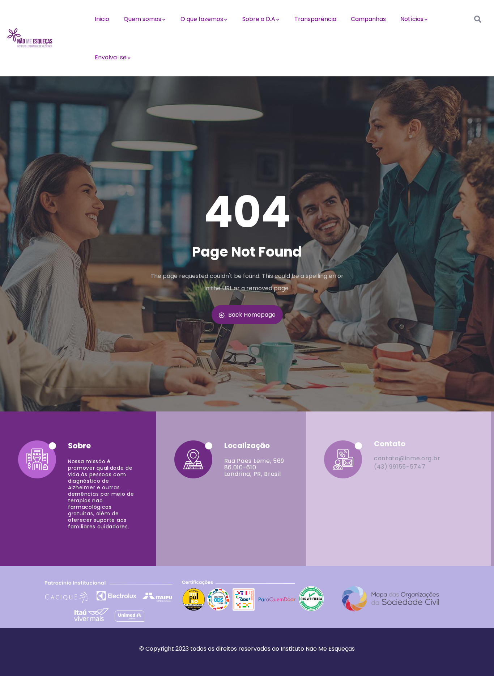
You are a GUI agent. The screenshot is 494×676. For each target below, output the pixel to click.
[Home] (29, 38)
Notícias (411, 19)
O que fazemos (201, 19)
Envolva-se (111, 57)
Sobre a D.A (258, 19)
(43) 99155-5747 (400, 466)
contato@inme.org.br (407, 458)
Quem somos (142, 19)
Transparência (315, 19)
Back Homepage (252, 314)
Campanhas (368, 19)
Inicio (102, 19)
